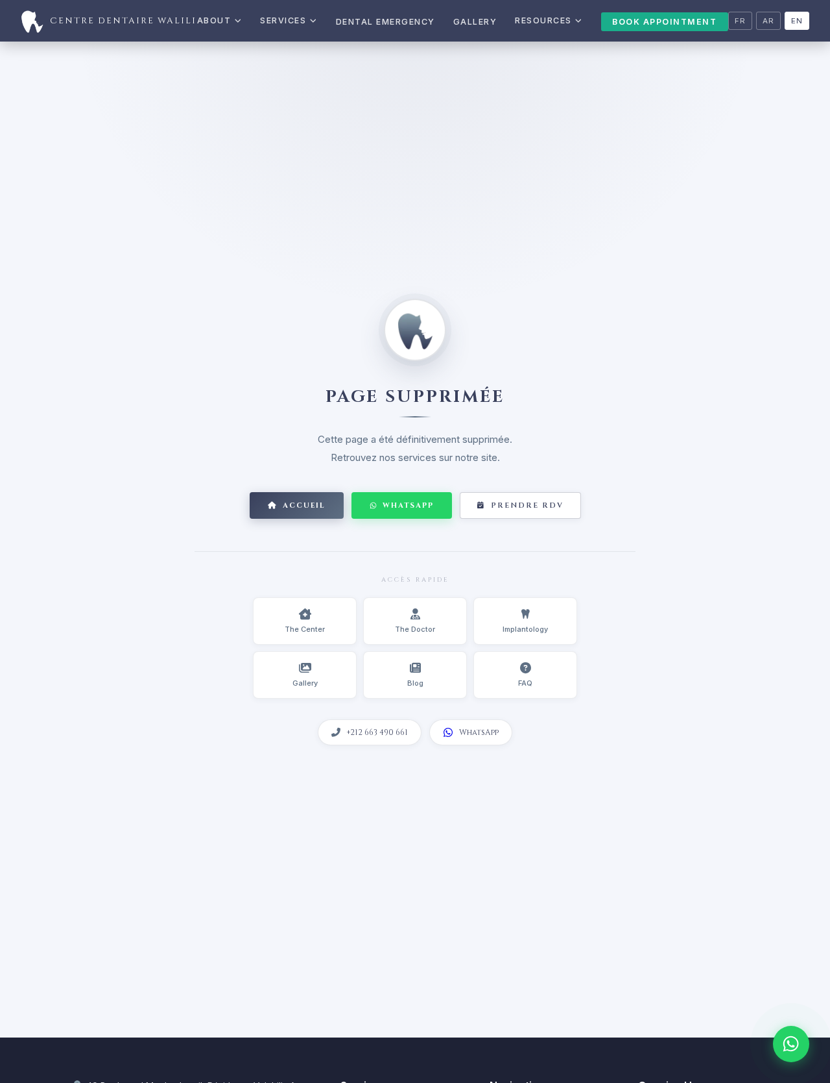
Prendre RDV (527, 505)
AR (768, 20)
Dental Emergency (385, 22)
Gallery (475, 22)
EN (797, 20)
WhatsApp (408, 505)
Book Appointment (664, 22)
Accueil (304, 505)
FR (740, 20)
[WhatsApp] (791, 1044)
